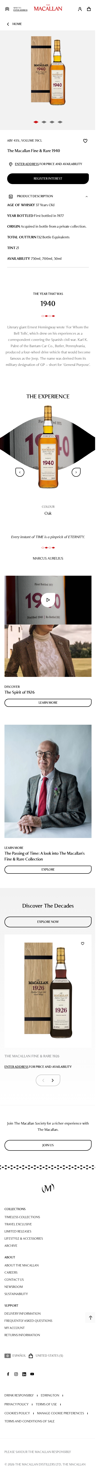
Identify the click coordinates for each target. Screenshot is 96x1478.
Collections (14, 1209)
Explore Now (48, 922)
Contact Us (14, 1280)
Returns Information (22, 1335)
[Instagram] (16, 1374)
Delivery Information (22, 1314)
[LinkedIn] (24, 1374)
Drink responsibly (19, 1395)
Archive (10, 1246)
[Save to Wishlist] (85, 140)
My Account (14, 1328)
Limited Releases (17, 1231)
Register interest (48, 179)
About (9, 1257)
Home (17, 24)
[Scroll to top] (90, 1317)
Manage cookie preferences (60, 1413)
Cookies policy (17, 1413)
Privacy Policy (16, 1404)
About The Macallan (21, 1265)
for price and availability (48, 164)
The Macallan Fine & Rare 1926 (31, 1056)
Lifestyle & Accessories (23, 1239)
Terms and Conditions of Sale (29, 1421)
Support (11, 1306)
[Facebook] (8, 1374)
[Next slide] (76, 472)
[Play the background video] (48, 600)
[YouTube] (32, 1374)
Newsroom (13, 1287)
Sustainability (16, 1294)
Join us (48, 1145)
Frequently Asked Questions (28, 1321)
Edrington (50, 1395)
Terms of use (46, 1404)
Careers (10, 1272)
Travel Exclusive (18, 1224)
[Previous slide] (19, 472)
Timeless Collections (22, 1217)
